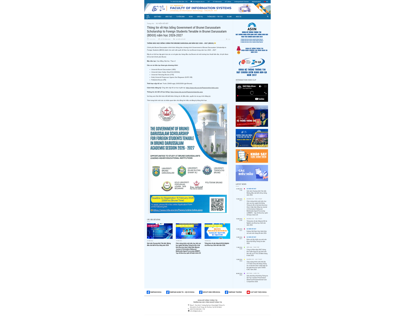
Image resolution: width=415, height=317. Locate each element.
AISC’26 (238, 16)
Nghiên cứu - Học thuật (184, 226)
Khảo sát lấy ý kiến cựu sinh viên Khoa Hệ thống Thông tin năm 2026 (257, 241)
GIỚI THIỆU (157, 16)
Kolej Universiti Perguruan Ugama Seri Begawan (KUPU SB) (171, 77)
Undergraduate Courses (241, 1)
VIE (267, 1)
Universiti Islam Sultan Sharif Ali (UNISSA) (165, 72)
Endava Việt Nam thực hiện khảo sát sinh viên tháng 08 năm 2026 (257, 232)
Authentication (256, 1)
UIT (209, 1)
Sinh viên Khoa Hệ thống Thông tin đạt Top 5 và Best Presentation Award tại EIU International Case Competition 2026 (257, 279)
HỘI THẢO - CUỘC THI (253, 273)
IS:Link (229, 16)
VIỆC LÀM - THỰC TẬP (253, 247)
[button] (268, 16)
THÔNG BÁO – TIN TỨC (215, 16)
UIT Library (228, 1)
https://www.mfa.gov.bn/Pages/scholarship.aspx (186, 92)
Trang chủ (150, 23)
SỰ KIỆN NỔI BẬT (162, 23)
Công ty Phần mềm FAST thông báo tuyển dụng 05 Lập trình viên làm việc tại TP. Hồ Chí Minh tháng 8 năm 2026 (257, 252)
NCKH (191, 16)
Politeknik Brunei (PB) (158, 80)
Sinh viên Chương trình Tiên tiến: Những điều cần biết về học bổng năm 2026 (257, 193)
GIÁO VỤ (200, 16)
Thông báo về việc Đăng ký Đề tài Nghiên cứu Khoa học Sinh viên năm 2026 (257, 223)
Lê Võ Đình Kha (165, 39)
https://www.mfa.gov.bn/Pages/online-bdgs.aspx (202, 88)
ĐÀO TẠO (168, 16)
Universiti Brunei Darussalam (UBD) (163, 69)
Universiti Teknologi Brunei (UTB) (162, 74)
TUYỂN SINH (180, 16)
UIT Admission (217, 1)
